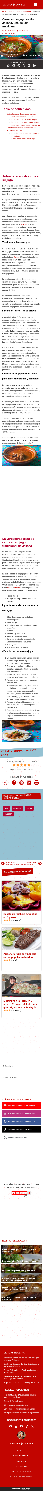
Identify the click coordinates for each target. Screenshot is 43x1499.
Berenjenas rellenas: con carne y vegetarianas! (21, 1413)
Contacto (21, 1461)
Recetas (11, 12)
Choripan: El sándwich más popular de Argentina (19, 1298)
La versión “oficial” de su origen (24, 119)
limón (29, 808)
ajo (6, 808)
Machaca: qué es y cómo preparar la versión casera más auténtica (18, 1279)
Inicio (4, 12)
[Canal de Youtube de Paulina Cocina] (10, 1426)
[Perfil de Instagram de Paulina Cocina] (16, 1426)
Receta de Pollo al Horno (13, 1401)
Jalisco (16, 257)
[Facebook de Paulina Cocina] (21, 1426)
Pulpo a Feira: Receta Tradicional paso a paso (21, 1383)
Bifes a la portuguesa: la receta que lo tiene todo (19, 1251)
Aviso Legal (21, 1466)
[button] (8, 65)
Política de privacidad (21, 1477)
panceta (8, 814)
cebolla (17, 808)
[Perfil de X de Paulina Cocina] (32, 1426)
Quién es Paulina (21, 1456)
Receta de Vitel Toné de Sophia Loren (19, 1261)
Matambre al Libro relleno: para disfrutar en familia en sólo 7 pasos (20, 1289)
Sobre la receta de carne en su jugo (21, 114)
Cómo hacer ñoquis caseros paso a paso (19, 1409)
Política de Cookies (21, 1471)
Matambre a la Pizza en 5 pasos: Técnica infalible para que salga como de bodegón (20, 1004)
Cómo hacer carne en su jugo (23, 139)
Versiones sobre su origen (22, 117)
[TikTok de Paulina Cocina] (27, 1426)
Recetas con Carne (23, 12)
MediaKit (21, 1450)
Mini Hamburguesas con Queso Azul (18, 1271)
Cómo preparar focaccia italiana (16, 1405)
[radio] (14, 765)
